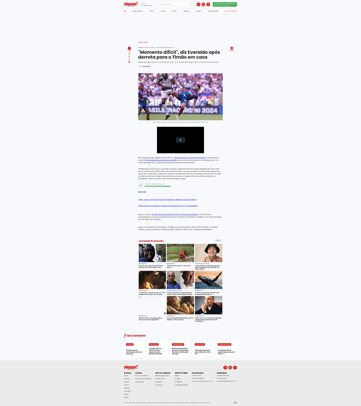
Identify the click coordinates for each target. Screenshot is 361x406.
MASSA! (177, 376)
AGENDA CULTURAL (213, 11)
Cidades (126, 388)
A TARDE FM (178, 382)
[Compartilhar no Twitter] (129, 59)
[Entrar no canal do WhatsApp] (140, 185)
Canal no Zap (159, 379)
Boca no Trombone (141, 376)
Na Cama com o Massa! (143, 379)
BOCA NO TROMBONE (231, 11)
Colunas (138, 373)
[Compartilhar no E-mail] (129, 62)
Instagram (158, 382)
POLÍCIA (151, 11)
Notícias (127, 373)
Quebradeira (139, 382)
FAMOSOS (186, 11)
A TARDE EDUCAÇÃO (181, 385)
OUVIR (129, 50)
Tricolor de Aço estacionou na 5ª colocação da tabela (175, 214)
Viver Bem (127, 391)
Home (140, 42)
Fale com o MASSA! (163, 373)
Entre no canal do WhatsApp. (158, 186)
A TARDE (177, 379)
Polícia (126, 376)
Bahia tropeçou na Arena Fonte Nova (190, 158)
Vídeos (126, 397)
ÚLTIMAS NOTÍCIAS (137, 11)
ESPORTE (174, 11)
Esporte (145, 42)
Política (126, 385)
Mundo (126, 394)
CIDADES (163, 11)
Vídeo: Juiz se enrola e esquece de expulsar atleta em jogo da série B (167, 199)
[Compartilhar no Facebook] (129, 57)
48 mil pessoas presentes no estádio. (161, 160)
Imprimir (231, 50)
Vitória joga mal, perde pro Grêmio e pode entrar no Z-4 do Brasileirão (168, 206)
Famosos (127, 379)
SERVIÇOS (198, 11)
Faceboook (158, 385)
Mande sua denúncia (162, 376)
